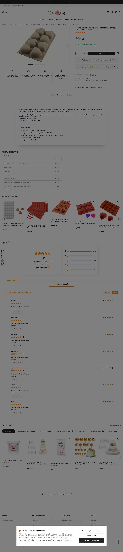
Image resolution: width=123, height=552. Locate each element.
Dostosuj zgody (91, 535)
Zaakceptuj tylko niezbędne (91, 531)
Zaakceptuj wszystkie (91, 540)
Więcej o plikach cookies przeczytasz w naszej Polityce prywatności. (47, 540)
